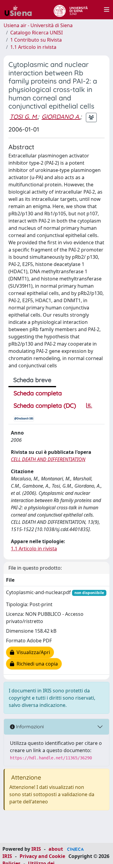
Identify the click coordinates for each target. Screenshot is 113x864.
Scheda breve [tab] (32, 380)
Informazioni (29, 726)
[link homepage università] (71, 10)
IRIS (36, 849)
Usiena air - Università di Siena (38, 25)
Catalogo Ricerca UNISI (36, 32)
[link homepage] (20, 10)
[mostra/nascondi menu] (106, 10)
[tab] (89, 405)
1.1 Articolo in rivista (33, 47)
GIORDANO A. (61, 116)
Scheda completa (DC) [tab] (45, 405)
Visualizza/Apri (32, 652)
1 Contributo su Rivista (36, 39)
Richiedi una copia (36, 663)
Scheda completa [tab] (38, 393)
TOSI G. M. (24, 116)
